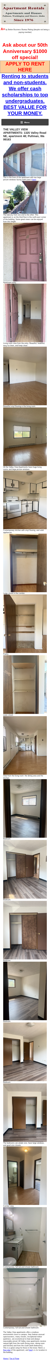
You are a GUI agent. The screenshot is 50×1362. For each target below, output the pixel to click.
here (30, 1350)
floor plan (7, 1350)
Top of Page (14, 1359)
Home (5, 1359)
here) (34, 180)
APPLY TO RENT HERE (25, 67)
